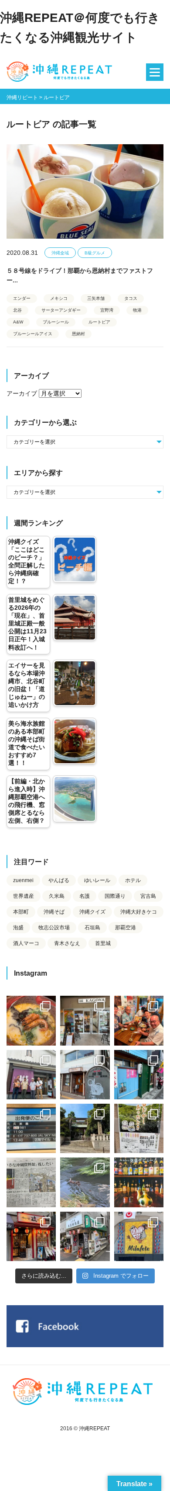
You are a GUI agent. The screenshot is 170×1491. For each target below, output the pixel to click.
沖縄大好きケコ (138, 912)
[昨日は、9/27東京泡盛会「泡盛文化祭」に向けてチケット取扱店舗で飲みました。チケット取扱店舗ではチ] (31, 1020)
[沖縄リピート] (61, 72)
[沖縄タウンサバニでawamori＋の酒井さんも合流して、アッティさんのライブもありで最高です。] (138, 1020)
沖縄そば (54, 912)
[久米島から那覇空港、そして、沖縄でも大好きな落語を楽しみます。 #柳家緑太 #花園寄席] (138, 1074)
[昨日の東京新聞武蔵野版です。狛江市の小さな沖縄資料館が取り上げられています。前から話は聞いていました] (31, 1182)
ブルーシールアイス (32, 333)
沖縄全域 (60, 252)
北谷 (17, 310)
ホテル (133, 880)
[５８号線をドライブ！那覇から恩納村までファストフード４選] (85, 191)
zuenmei (23, 880)
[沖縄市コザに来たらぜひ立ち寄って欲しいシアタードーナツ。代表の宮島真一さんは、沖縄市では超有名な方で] (84, 1074)
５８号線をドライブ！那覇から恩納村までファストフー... (80, 275)
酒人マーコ (26, 943)
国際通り (115, 896)
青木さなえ (67, 943)
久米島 (57, 896)
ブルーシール (56, 322)
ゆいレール (97, 880)
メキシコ (59, 298)
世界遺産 (23, 896)
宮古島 (148, 896)
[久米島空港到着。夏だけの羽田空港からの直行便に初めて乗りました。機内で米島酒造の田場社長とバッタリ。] (31, 1128)
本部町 (21, 912)
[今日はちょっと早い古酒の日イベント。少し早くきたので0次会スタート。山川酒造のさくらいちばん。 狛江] (84, 1020)
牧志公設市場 (54, 927)
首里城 (103, 943)
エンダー (22, 298)
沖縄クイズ (92, 912)
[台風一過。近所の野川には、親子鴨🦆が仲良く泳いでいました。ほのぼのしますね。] (84, 1182)
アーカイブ (22, 393)
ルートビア (99, 322)
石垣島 (92, 927)
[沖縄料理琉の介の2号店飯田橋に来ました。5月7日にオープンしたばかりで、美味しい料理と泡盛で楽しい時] (31, 1236)
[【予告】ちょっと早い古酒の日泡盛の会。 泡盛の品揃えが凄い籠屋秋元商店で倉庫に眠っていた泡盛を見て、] (31, 1074)
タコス (130, 298)
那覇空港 (125, 927)
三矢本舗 (96, 298)
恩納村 (78, 333)
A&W (18, 322)
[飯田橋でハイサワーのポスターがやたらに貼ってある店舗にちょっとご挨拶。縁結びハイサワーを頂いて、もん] (84, 1236)
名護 (84, 896)
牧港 (137, 310)
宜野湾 (106, 310)
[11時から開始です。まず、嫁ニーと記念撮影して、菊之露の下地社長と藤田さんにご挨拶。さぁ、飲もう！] (138, 1236)
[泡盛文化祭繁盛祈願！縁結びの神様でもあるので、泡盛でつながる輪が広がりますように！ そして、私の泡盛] (84, 1128)
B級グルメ (95, 252)
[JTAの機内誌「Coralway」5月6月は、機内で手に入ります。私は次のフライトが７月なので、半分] (138, 1182)
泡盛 (18, 927)
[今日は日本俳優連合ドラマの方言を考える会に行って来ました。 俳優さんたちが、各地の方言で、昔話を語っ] (138, 1128)
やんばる (58, 880)
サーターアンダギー (61, 310)
